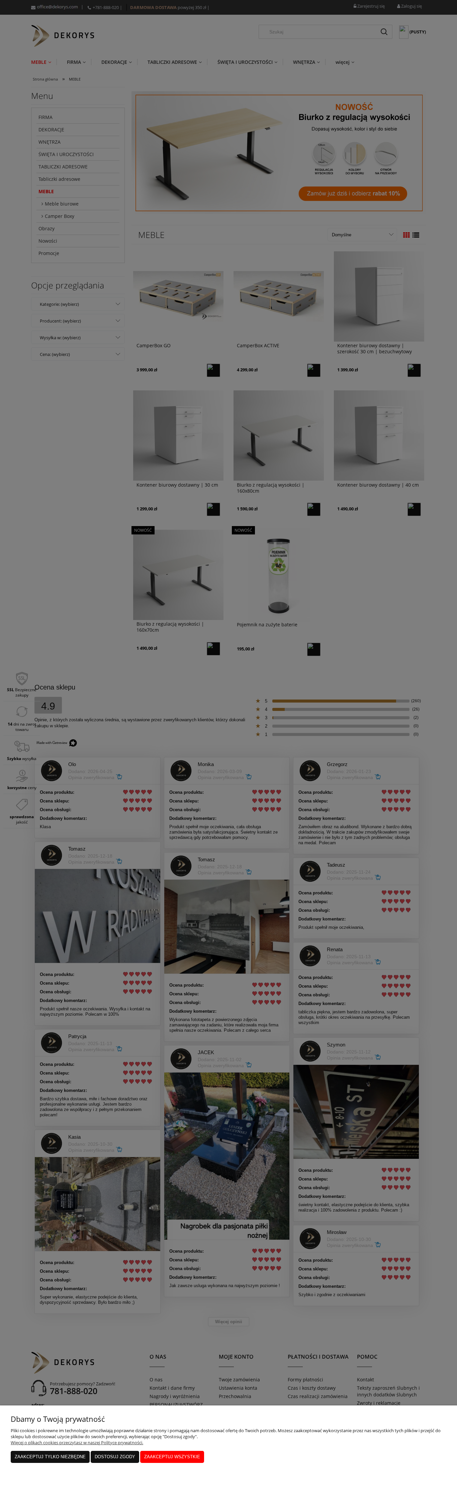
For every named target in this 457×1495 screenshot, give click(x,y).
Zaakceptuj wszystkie (172, 1456)
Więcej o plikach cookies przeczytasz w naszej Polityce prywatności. (77, 1443)
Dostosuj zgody (115, 1456)
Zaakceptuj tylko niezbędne (50, 1456)
